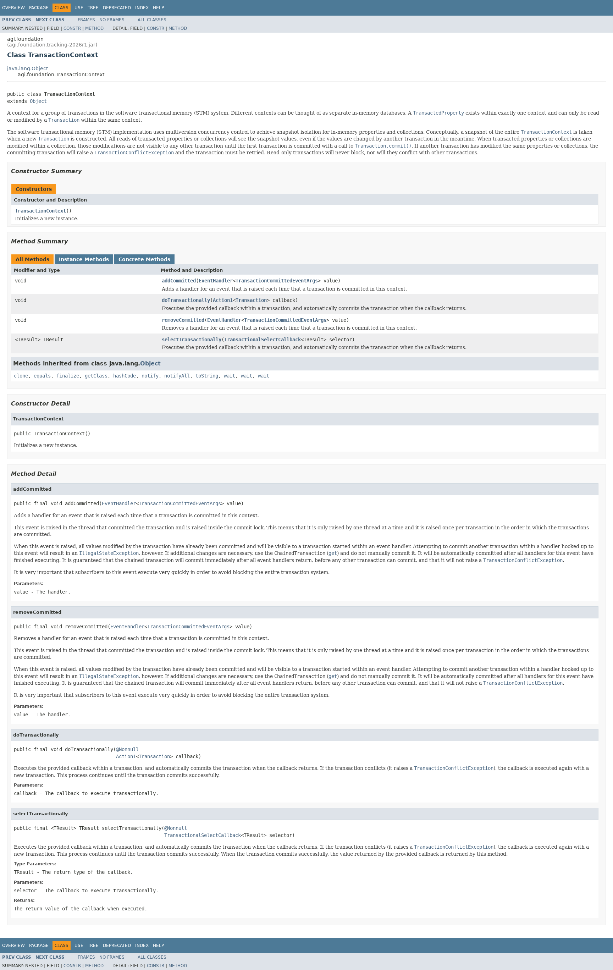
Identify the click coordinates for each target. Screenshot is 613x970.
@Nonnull (127, 749)
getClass (96, 376)
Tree (93, 7)
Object (38, 101)
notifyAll (177, 376)
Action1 (223, 300)
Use (78, 7)
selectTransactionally (191, 339)
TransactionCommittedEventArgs (277, 280)
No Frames (112, 19)
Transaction (251, 300)
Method (94, 28)
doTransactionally (186, 300)
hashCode (124, 376)
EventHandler (216, 280)
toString (206, 376)
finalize (67, 376)
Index (142, 7)
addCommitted (179, 280)
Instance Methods (84, 259)
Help (158, 7)
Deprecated (117, 7)
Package (39, 7)
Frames (86, 19)
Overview (13, 7)
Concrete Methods (144, 259)
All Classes (152, 19)
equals (42, 376)
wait (229, 376)
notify (150, 376)
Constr (72, 28)
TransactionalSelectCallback (262, 339)
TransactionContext (40, 211)
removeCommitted (183, 320)
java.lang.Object (27, 68)
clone (21, 376)
